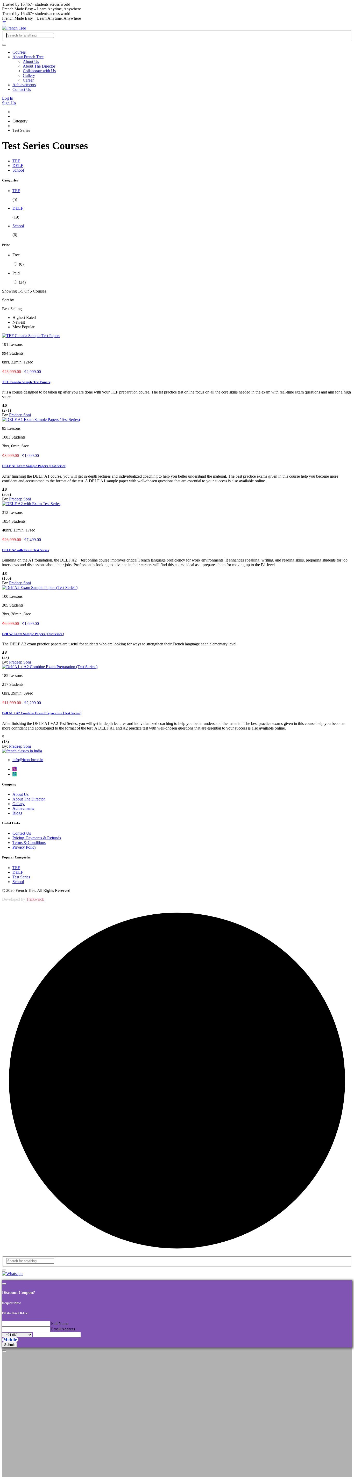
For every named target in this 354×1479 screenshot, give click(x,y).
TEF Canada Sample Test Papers (26, 382)
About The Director (39, 66)
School (18, 170)
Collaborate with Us (39, 71)
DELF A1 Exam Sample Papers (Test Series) (34, 466)
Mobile (10, 1339)
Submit (9, 1345)
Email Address (63, 1329)
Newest (18, 322)
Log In (7, 98)
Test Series (21, 877)
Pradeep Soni (20, 415)
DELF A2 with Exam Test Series (25, 550)
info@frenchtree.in (27, 759)
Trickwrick (35, 899)
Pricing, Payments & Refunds (36, 838)
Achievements (24, 85)
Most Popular (23, 327)
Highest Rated (24, 317)
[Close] (4, 1284)
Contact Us (21, 89)
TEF (16, 161)
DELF (17, 165)
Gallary (18, 804)
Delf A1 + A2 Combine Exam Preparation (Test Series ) (41, 713)
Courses (19, 52)
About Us (31, 61)
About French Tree (28, 57)
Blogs (17, 813)
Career (28, 80)
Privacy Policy (24, 847)
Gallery (29, 75)
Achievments (23, 808)
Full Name (59, 1323)
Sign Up (9, 103)
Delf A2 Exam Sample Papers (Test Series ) (33, 634)
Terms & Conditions (29, 842)
